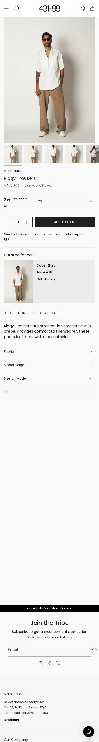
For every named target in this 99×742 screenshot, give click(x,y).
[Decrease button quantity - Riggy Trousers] (9, 222)
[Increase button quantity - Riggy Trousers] (27, 222)
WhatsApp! (73, 234)
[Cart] (92, 8)
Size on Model (15, 378)
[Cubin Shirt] (18, 281)
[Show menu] (6, 8)
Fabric (9, 351)
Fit (6, 391)
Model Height (15, 365)
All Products (13, 170)
